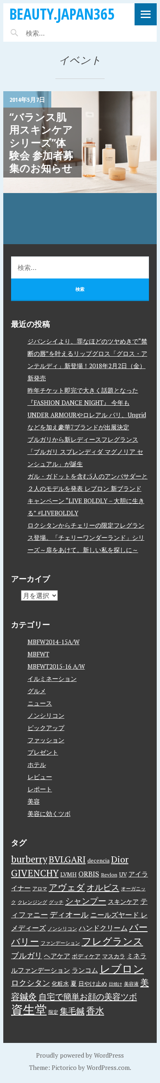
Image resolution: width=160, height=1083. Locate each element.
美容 (33, 801)
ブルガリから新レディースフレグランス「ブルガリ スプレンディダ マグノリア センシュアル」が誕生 (85, 451)
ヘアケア (57, 955)
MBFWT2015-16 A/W (56, 666)
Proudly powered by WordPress (80, 1055)
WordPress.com (108, 1067)
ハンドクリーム (103, 927)
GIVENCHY (35, 873)
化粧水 (60, 983)
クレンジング (32, 902)
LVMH (68, 874)
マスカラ (113, 956)
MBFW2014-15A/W (53, 642)
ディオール (69, 914)
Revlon (109, 874)
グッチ (56, 902)
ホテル (36, 764)
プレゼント (42, 752)
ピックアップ (45, 727)
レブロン (122, 968)
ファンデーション (60, 942)
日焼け (115, 984)
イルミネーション (52, 678)
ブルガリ (26, 955)
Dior (119, 859)
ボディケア (86, 956)
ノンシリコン (45, 715)
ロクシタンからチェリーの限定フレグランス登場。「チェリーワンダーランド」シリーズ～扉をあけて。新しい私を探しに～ (85, 537)
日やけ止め (92, 983)
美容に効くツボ (49, 813)
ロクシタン (30, 983)
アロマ (39, 888)
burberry (29, 859)
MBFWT (38, 654)
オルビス (103, 887)
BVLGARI (67, 859)
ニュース (39, 703)
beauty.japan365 (61, 13)
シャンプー (85, 900)
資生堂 (29, 1009)
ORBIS (88, 874)
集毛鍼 (72, 1010)
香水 (95, 1010)
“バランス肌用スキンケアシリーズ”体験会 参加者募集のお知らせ (41, 142)
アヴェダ (67, 887)
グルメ (36, 691)
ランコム (85, 970)
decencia (98, 860)
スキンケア (123, 901)
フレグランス (112, 941)
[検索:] (59, 33)
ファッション (45, 740)
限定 (53, 1012)
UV (123, 874)
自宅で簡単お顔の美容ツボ (88, 996)
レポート (39, 789)
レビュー (39, 777)
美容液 (131, 983)
